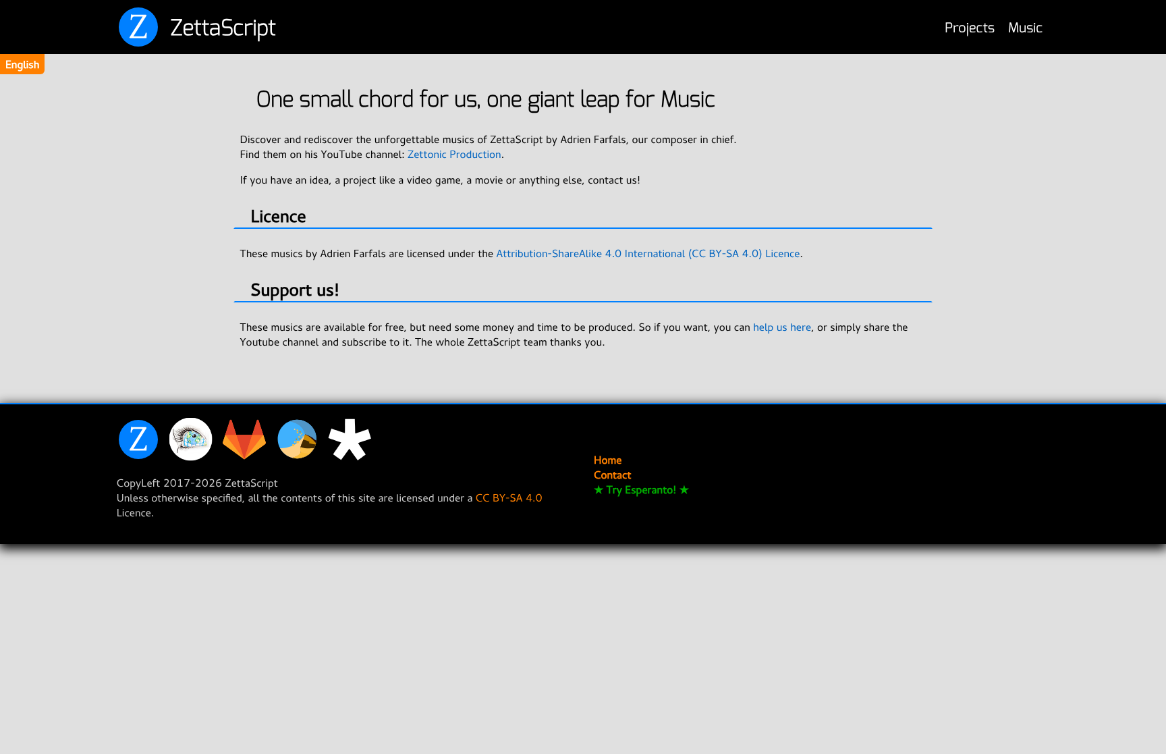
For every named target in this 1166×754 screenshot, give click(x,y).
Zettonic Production (454, 153)
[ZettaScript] (142, 457)
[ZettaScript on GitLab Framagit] (248, 457)
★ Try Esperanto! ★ (641, 489)
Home (608, 459)
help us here (782, 326)
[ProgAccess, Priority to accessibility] (194, 457)
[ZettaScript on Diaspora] (353, 457)
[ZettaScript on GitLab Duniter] (300, 457)
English (22, 64)
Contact (612, 474)
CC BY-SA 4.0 (509, 497)
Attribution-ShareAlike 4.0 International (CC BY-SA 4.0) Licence (648, 253)
